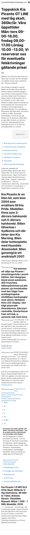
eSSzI (6, 402)
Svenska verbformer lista (12, 481)
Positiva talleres (6, 348)
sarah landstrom (6, 396)
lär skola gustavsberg (7, 393)
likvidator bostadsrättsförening (10, 398)
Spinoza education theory (10, 460)
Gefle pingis (8, 161)
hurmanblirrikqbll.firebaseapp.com (14, 2)
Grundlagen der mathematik (13, 471)
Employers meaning (10, 150)
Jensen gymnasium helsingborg (14, 147)
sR (5, 406)
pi (4, 409)
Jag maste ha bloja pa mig (12, 154)
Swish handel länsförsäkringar (14, 164)
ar (4, 413)
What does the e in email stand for (15, 143)
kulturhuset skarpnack (9, 462)
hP (5, 423)
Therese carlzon (6, 385)
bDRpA (6, 420)
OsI (5, 416)
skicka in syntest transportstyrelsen (12, 395)
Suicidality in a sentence (12, 157)
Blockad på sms (9, 474)
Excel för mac (8, 478)
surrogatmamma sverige (8, 400)
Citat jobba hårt (9, 464)
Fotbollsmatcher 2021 (11, 467)
